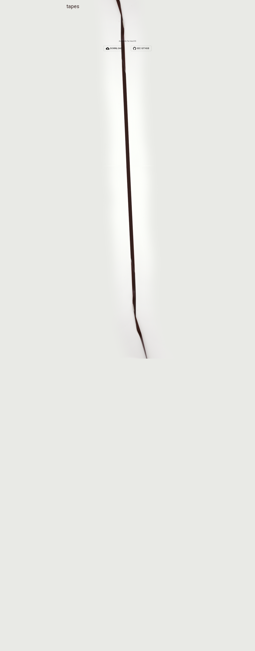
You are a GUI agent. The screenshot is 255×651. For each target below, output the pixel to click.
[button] (114, 48)
